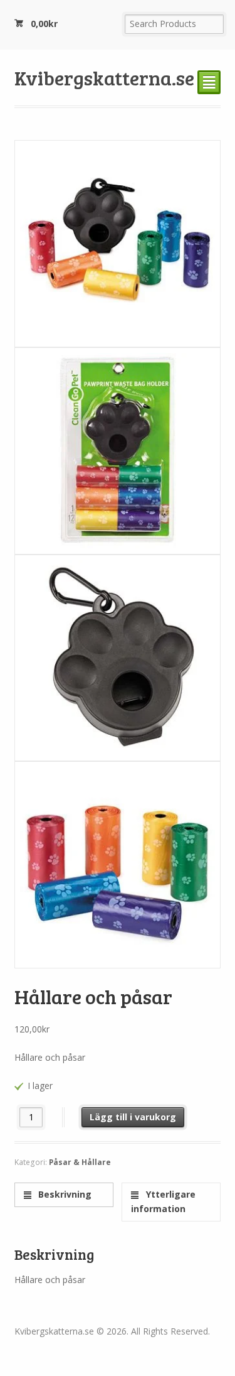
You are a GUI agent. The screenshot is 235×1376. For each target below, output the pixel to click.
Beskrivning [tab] (63, 1194)
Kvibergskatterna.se (104, 77)
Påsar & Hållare (80, 1162)
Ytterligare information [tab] (163, 1201)
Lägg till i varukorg (133, 1117)
